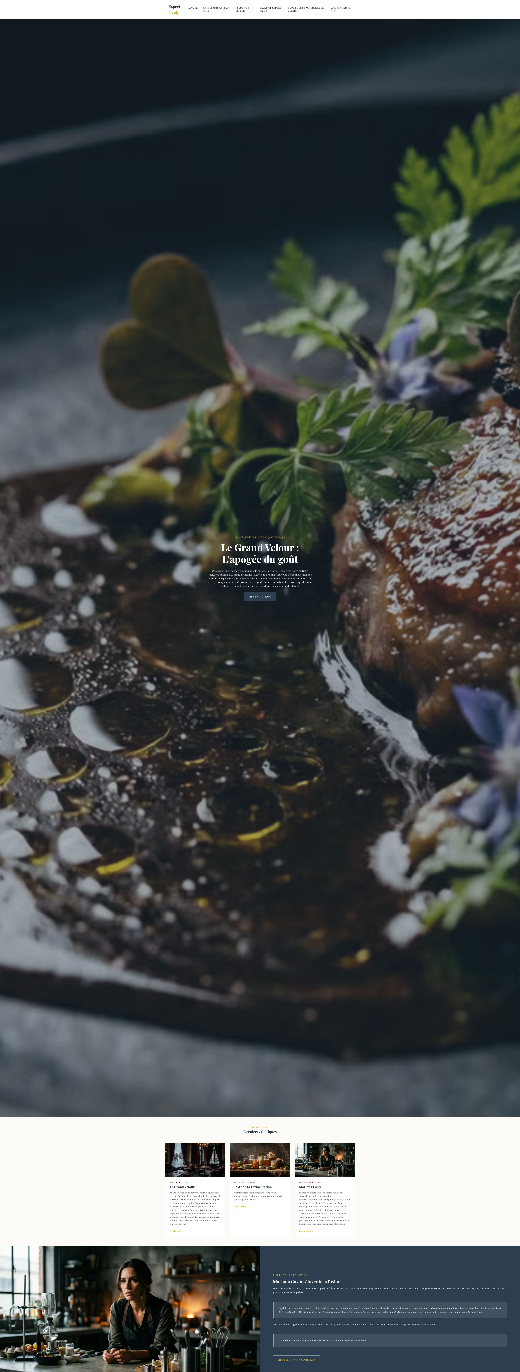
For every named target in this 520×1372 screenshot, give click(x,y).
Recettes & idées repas (270, 9)
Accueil (193, 8)
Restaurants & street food (216, 9)
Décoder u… (181, 1223)
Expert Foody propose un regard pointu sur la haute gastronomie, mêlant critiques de (322, 1206)
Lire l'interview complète (296, 1359)
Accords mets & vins (340, 9)
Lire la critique (260, 596)
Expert (174, 9)
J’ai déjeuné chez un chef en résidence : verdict (263, 578)
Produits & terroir (242, 9)
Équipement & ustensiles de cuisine (306, 9)
